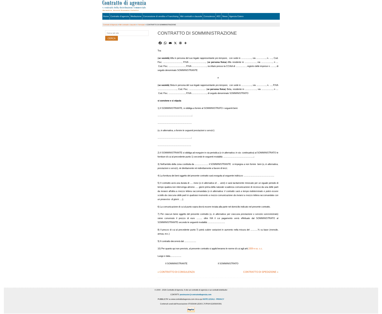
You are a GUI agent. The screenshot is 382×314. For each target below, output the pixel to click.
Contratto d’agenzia (119, 16)
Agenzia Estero (236, 16)
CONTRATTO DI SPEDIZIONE (259, 272)
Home (106, 16)
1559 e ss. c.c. (255, 248)
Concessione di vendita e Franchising (160, 16)
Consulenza (209, 16)
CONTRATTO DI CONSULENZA (177, 272)
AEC (219, 16)
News (225, 16)
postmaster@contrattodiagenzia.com (195, 295)
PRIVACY (220, 299)
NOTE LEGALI (209, 299)
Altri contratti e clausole (191, 16)
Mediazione (136, 16)
